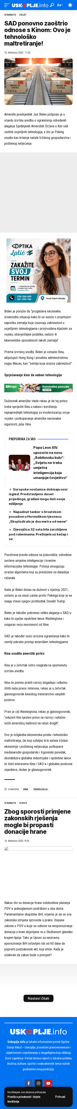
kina (25, 789)
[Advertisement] (38, 192)
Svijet (22, 14)
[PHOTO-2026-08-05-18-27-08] (38, 270)
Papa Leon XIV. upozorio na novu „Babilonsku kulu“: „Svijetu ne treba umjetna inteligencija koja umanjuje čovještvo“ (50, 462)
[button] (60, 1096)
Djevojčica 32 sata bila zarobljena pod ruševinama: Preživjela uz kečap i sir (38, 534)
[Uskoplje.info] (30, 5)
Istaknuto (10, 14)
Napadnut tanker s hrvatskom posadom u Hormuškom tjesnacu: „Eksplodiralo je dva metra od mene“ (38, 516)
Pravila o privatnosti (19, 1096)
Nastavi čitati (38, 998)
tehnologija (40, 789)
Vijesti (23, 803)
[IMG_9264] (38, 388)
